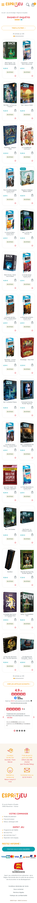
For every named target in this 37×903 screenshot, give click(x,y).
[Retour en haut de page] (33, 897)
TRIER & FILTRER (18, 28)
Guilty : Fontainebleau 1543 (27, 615)
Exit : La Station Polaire (10, 402)
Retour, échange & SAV (10, 821)
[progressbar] (18, 36)
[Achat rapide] (15, 68)
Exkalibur (10, 572)
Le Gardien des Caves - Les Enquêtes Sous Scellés (10, 615)
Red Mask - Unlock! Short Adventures (10, 360)
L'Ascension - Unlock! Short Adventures (27, 63)
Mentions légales (18, 892)
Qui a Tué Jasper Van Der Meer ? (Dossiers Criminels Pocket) (10, 488)
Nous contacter (19, 889)
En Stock (10, 72)
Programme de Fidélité (10, 830)
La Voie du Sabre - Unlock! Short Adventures (10, 233)
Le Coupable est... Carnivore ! (27, 148)
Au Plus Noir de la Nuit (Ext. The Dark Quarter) (10, 657)
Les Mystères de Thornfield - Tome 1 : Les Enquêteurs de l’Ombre (27, 658)
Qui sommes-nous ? (9, 835)
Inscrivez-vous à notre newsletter (18, 849)
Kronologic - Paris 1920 (27, 359)
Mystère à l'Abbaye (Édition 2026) (27, 190)
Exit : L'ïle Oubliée (10, 529)
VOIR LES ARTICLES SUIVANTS (18, 684)
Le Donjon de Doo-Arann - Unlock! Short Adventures (10, 318)
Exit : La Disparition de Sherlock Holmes (27, 445)
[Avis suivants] (33, 717)
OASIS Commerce (22, 900)
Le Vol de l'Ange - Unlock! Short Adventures (27, 276)
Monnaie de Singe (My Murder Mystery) (27, 572)
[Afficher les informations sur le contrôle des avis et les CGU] (31, 701)
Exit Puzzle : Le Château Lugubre (27, 530)
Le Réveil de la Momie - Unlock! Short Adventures (27, 318)
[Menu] (3, 4)
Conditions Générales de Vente (18, 886)
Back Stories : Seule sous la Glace (10, 275)
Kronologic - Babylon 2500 (10, 148)
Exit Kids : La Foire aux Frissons (10, 105)
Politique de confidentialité (18, 895)
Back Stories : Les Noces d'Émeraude (10, 63)
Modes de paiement (9, 816)
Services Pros (7, 832)
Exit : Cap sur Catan (27, 105)
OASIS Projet (13, 900)
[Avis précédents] (3, 717)
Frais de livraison (8, 819)
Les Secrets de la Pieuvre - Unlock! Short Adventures (10, 445)
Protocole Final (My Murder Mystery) (27, 402)
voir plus (9, 717)
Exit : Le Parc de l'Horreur (27, 233)
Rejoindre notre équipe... (11, 838)
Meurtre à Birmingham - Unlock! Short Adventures (10, 191)
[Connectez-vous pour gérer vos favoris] (15, 76)
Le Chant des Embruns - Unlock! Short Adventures (27, 488)
